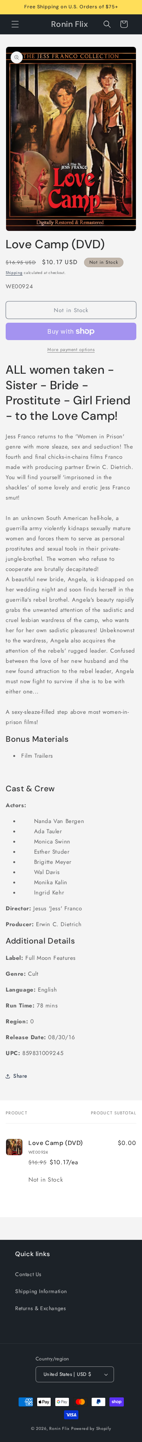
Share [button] (20, 1076)
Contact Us (28, 1274)
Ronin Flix (59, 1428)
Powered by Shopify (91, 1428)
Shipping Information (41, 1291)
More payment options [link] (71, 349)
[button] (15, 24)
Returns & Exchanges (40, 1308)
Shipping (14, 272)
